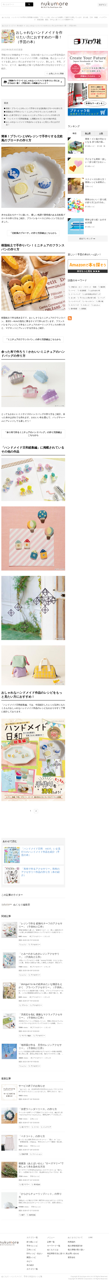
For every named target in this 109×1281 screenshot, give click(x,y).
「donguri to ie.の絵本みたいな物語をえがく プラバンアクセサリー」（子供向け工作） (40, 986)
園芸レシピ (31, 1257)
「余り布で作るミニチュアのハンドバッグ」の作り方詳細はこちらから (33, 433)
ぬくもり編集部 (21, 904)
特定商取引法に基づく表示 (57, 1254)
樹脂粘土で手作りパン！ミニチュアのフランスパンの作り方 (31, 112)
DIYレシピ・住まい (35, 1253)
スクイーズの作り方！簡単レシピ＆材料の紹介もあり (95, 181)
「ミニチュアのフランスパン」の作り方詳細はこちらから (33, 339)
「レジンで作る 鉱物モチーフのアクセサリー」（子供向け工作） (40, 925)
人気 (101, 133)
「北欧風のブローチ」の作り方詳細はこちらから (33, 233)
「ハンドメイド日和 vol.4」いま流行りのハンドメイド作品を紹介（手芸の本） (40, 851)
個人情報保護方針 (75, 1246)
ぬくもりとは (52, 1249)
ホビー (29, 1261)
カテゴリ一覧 (32, 1269)
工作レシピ (34, 1119)
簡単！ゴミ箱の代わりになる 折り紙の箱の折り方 (95, 140)
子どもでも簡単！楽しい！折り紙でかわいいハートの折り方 (95, 161)
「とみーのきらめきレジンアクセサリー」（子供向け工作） (39, 955)
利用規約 (71, 1242)
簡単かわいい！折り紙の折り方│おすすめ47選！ (95, 201)
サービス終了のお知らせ (32, 1085)
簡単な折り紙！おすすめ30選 (95, 221)
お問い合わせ (73, 1253)
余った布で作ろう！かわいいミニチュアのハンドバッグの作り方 (33, 115)
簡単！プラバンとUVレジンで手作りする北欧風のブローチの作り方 (34, 108)
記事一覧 (51, 1242)
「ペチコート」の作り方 (32, 1136)
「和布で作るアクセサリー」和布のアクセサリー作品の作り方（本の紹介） (40, 872)
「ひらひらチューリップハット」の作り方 (40, 1195)
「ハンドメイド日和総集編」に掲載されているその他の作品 (31, 118)
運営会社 (71, 1257)
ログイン (102, 4)
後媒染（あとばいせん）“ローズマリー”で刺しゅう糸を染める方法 (41, 1165)
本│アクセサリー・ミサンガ (40, 936)
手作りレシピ (35, 1146)
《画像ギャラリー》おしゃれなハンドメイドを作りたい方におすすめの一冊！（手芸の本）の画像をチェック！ (33, 81)
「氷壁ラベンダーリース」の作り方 (38, 1109)
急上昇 (88, 133)
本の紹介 (30, 1265)
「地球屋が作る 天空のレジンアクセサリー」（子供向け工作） (40, 1047)
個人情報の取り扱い (76, 1249)
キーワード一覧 (53, 1246)
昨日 (74, 133)
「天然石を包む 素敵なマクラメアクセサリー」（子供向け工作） (40, 1016)
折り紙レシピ (90, 146)
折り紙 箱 (101, 146)
